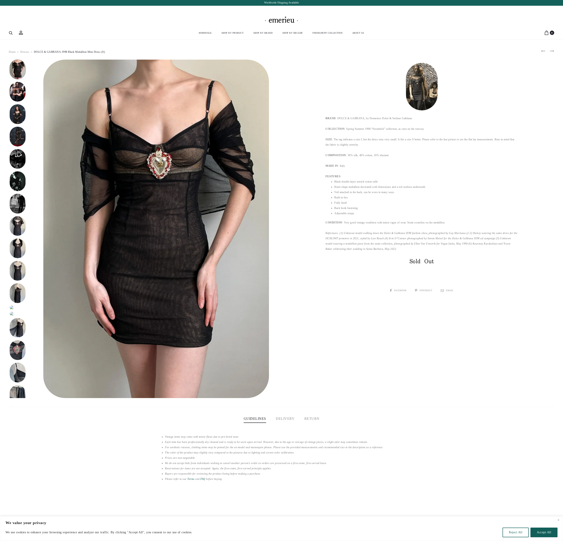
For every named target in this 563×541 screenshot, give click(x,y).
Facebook (400, 290)
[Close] (558, 520)
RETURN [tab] (312, 418)
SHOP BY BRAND (263, 33)
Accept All (544, 532)
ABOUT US (358, 33)
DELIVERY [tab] (285, 418)
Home (12, 51)
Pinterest (426, 290)
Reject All (515, 532)
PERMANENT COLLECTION (327, 33)
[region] (281, 528)
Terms (191, 479)
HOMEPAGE (205, 33)
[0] (546, 32)
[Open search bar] (11, 33)
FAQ (202, 479)
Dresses (24, 51)
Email (449, 290)
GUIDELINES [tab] (255, 418)
